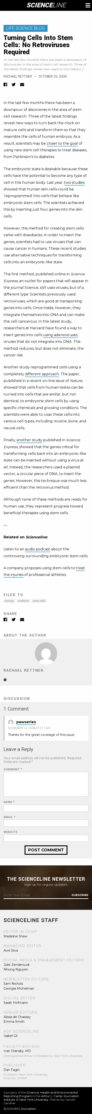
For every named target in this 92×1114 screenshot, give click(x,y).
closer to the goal (62, 143)
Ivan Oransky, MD (17, 1051)
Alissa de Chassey (17, 1017)
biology (9, 601)
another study (29, 440)
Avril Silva (11, 950)
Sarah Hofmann (16, 1003)
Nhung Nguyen (16, 969)
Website (10, 832)
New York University (33, 1099)
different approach (42, 374)
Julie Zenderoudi (16, 965)
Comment (13, 769)
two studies (74, 182)
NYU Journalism (25, 1108)
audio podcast (37, 549)
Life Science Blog (25, 28)
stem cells (39, 601)
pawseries (26, 722)
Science (46, 5)
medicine (23, 601)
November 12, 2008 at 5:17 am (29, 728)
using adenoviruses (60, 335)
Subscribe (79, 895)
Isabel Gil (10, 1036)
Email (9, 817)
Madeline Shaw (15, 936)
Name (9, 802)
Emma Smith (14, 1022)
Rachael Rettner (18, 76)
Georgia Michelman (19, 988)
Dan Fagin (12, 1070)
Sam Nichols (13, 984)
